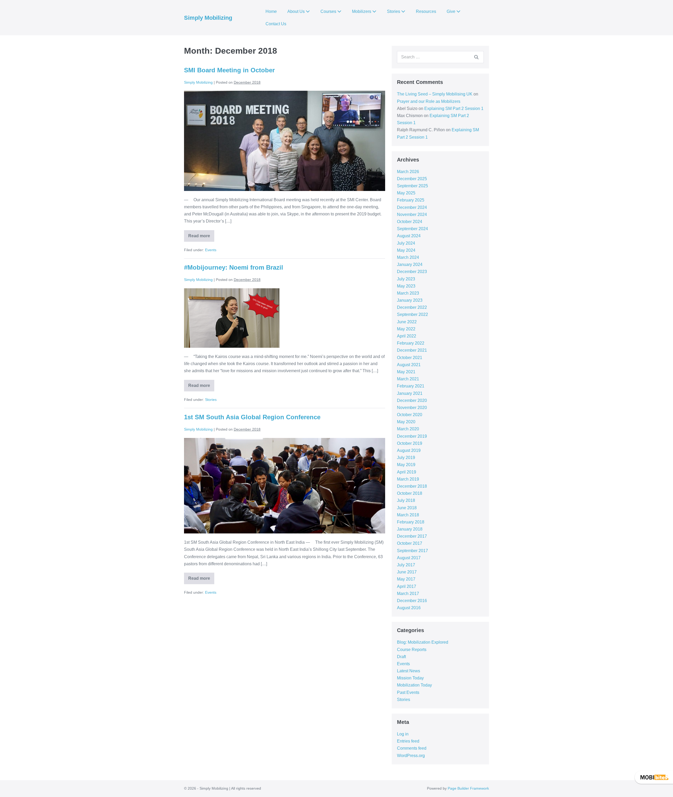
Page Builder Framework (468, 788)
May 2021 (406, 372)
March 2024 (408, 257)
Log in (403, 734)
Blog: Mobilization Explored (422, 642)
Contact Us (276, 24)
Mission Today (410, 678)
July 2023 (406, 279)
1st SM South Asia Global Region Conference (252, 417)
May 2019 (406, 464)
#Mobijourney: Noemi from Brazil (242, 267)
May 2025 (406, 193)
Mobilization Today (414, 685)
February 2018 (410, 522)
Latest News (408, 671)
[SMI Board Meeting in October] (284, 141)
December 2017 (412, 536)
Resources (426, 11)
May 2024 (406, 250)
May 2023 (406, 286)
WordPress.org (411, 755)
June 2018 (407, 508)
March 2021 (408, 379)
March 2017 (408, 593)
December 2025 (412, 178)
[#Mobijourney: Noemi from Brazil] (231, 318)
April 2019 (406, 472)
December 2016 (412, 600)
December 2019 (412, 436)
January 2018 (409, 529)
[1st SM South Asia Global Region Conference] (284, 485)
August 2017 (409, 558)
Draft (401, 656)
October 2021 (409, 357)
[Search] (476, 57)
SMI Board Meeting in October (229, 70)
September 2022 (412, 314)
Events (210, 250)
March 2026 (408, 171)
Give (451, 11)
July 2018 (406, 500)
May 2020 (406, 422)
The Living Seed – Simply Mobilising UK (434, 94)
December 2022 (412, 307)
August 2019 (409, 450)
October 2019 (409, 443)
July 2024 (406, 243)
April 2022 (406, 336)
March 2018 (408, 515)
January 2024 (409, 264)
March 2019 (408, 479)
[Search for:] (440, 57)
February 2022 (410, 343)
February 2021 (410, 386)
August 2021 (409, 364)
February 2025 (410, 200)
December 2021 (412, 350)
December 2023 (412, 271)
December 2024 (412, 207)
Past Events (408, 692)
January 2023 (409, 300)
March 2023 (408, 293)
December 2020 (412, 400)
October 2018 (409, 493)
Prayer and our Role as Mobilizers (428, 101)
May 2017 (406, 579)
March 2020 (408, 429)
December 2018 (412, 486)
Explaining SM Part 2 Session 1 (453, 108)
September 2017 (412, 550)
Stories (211, 399)
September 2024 (412, 228)
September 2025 (412, 186)
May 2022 (406, 329)
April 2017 (406, 586)
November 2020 (412, 407)
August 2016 (409, 608)
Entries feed (408, 741)
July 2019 (406, 457)
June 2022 (407, 322)
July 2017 (406, 565)
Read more (201, 234)
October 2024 (409, 221)
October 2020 (409, 414)
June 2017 (407, 572)
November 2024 (412, 214)
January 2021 (409, 393)
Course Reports (411, 649)
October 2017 (409, 543)
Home (271, 11)
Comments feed (411, 748)
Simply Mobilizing (208, 17)
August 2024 (409, 236)
